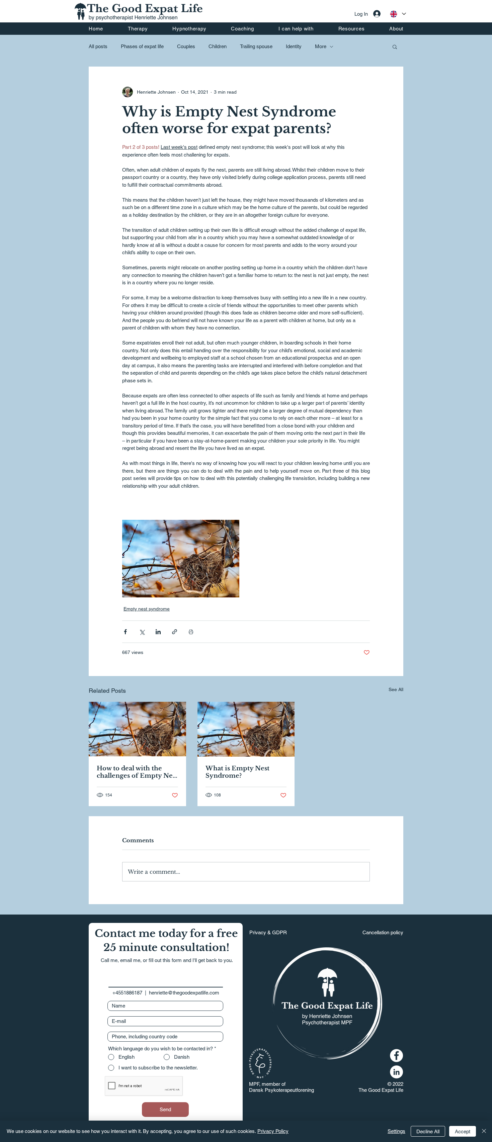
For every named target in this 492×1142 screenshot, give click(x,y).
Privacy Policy (273, 1131)
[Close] (484, 1131)
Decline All (427, 1131)
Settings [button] (396, 1131)
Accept (462, 1131)
